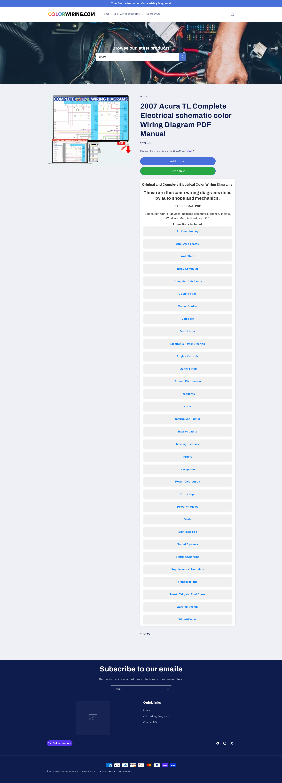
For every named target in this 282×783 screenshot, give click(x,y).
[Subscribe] (168, 689)
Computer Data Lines (188, 281)
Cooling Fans (188, 294)
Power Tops (188, 494)
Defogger (187, 318)
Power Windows (187, 506)
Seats (187, 519)
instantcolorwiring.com (66, 771)
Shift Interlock (187, 531)
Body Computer (187, 268)
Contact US (150, 722)
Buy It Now (178, 171)
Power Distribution (187, 481)
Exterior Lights (187, 369)
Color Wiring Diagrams (156, 716)
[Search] (182, 57)
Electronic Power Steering (187, 344)
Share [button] (146, 634)
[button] (127, 14)
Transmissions (187, 582)
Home (146, 710)
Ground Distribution (187, 381)
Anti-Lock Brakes (187, 243)
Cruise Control (187, 306)
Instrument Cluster (187, 419)
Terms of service (107, 771)
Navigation (187, 469)
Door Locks (187, 331)
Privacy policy (88, 771)
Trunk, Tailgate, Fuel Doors (188, 594)
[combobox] (141, 57)
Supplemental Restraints (187, 569)
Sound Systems (187, 544)
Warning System (188, 607)
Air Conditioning (188, 231)
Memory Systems (187, 444)
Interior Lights (187, 431)
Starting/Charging (188, 557)
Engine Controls (187, 356)
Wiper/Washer (188, 619)
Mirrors (187, 456)
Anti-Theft (187, 256)
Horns (188, 406)
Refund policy (125, 771)
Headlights (187, 394)
